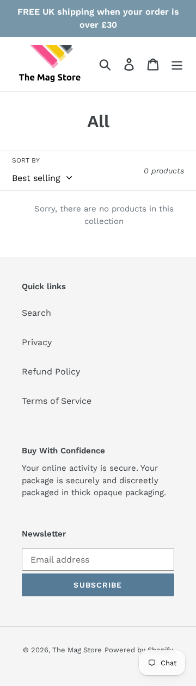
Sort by (26, 160)
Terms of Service (56, 401)
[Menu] (177, 64)
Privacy (37, 342)
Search (36, 313)
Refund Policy (51, 371)
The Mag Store (77, 650)
